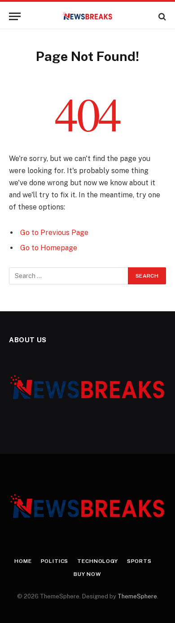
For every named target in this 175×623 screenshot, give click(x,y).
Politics (55, 561)
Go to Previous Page (54, 232)
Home (22, 561)
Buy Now (87, 574)
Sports (139, 561)
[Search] (161, 16)
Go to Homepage (48, 248)
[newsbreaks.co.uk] (87, 16)
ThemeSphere (137, 596)
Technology (97, 561)
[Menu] (15, 16)
